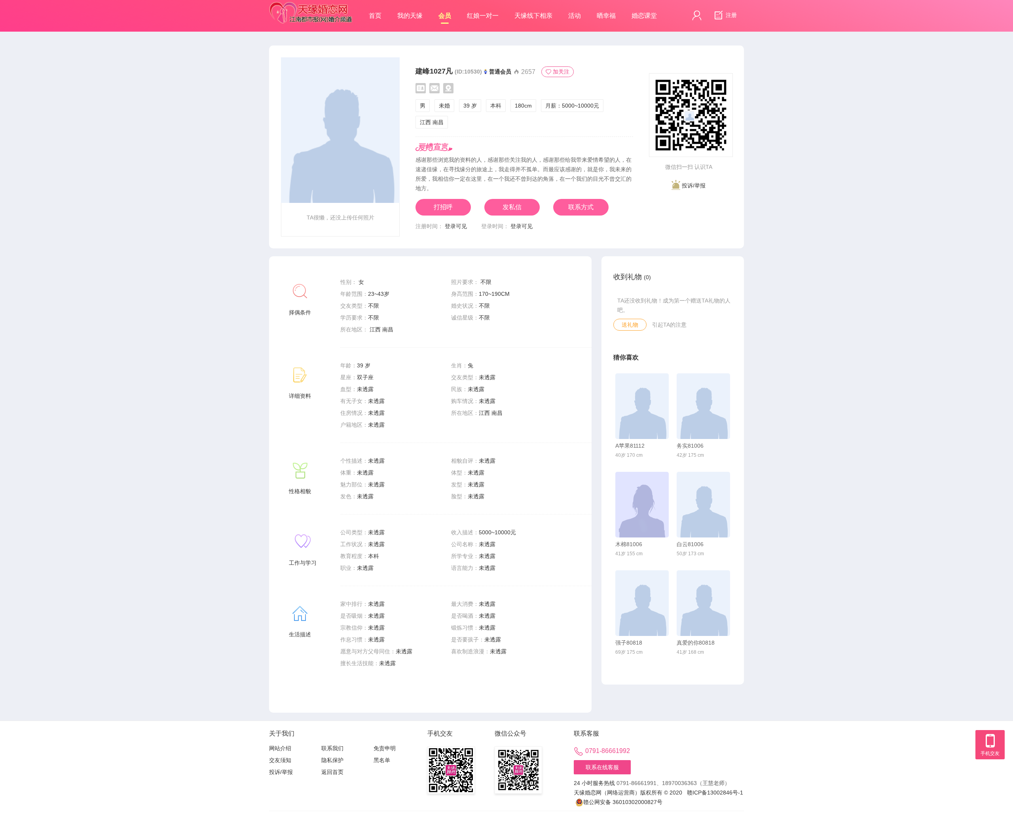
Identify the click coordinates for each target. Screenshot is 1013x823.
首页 (375, 15)
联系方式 (581, 207)
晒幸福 (606, 15)
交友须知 (280, 760)
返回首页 (332, 772)
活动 (574, 15)
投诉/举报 (693, 185)
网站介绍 (280, 748)
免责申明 (385, 748)
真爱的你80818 (696, 642)
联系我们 (332, 748)
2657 (527, 71)
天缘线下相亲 (533, 15)
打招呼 (443, 207)
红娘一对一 (483, 15)
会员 (444, 15)
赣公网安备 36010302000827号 (622, 802)
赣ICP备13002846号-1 (715, 792)
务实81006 (690, 446)
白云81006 (690, 544)
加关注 (561, 71)
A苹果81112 (630, 446)
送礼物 (630, 325)
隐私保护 (332, 760)
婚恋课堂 (644, 15)
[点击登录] (697, 15)
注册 (730, 15)
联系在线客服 (602, 767)
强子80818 (628, 642)
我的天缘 (410, 15)
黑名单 (382, 760)
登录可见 (456, 226)
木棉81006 (628, 544)
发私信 (512, 207)
